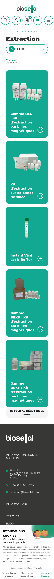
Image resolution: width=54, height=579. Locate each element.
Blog (10, 523)
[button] (5, 20)
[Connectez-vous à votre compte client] (16, 20)
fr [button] (37, 20)
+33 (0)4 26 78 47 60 (23, 485)
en (37, 25)
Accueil (19, 31)
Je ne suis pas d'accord (9, 574)
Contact (13, 516)
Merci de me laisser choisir (27, 574)
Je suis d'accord (45, 574)
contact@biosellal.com (25, 492)
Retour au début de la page (27, 412)
